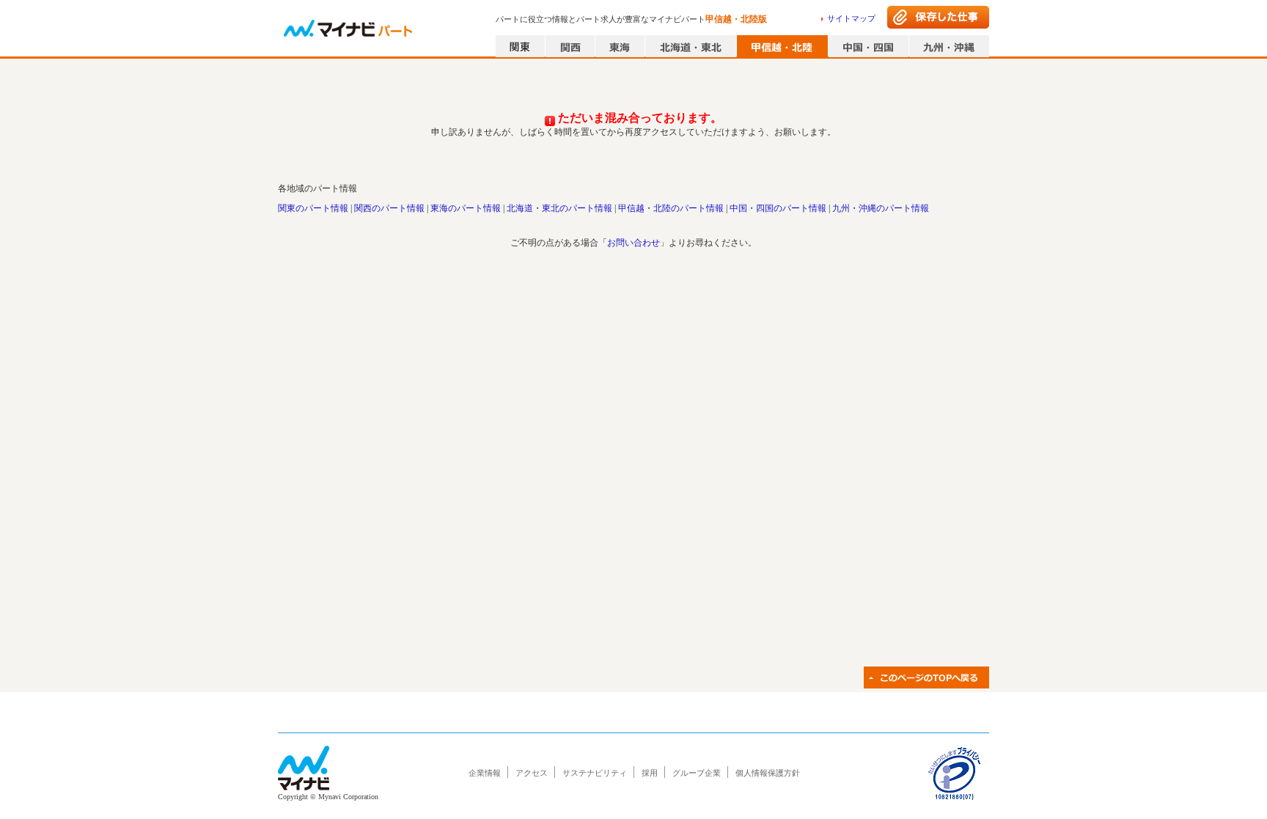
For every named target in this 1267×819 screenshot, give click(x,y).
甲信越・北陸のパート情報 (671, 208)
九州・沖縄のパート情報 (880, 208)
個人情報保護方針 (767, 772)
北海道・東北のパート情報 (559, 208)
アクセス (531, 772)
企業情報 (485, 772)
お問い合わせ (633, 243)
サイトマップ (851, 18)
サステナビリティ (594, 772)
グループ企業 (696, 772)
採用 (650, 772)
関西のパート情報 (389, 208)
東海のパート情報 (465, 208)
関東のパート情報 (313, 208)
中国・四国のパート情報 (778, 208)
